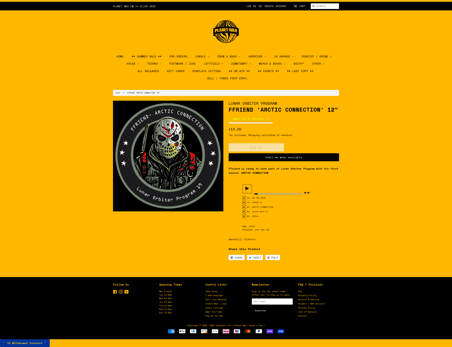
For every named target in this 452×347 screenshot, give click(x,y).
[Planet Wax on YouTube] (126, 292)
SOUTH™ (298, 63)
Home (118, 92)
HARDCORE (256, 56)
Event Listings (214, 307)
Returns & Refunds (308, 299)
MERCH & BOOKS (271, 63)
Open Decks (212, 291)
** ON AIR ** (239, 71)
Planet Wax (240, 325)
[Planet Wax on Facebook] (115, 292)
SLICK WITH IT (260, 212)
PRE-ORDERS (178, 56)
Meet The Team (214, 311)
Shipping (254, 135)
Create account (275, 6)
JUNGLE (201, 56)
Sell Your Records (216, 299)
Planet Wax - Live (216, 303)
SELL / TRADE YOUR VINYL (227, 78)
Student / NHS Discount (311, 303)
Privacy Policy (306, 307)
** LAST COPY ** (300, 71)
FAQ (300, 291)
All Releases (148, 71)
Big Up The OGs (214, 315)
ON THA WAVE (259, 198)
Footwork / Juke (182, 63)
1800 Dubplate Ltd (219, 325)
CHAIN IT (257, 202)
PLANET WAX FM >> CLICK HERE (134, 6)
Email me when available (284, 157)
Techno (153, 63)
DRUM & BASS (228, 56)
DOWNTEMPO (240, 63)
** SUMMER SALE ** (147, 56)
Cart (302, 6)
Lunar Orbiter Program (253, 103)
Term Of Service (307, 311)
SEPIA (255, 216)
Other (317, 63)
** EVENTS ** (268, 71)
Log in (251, 6)
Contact (302, 315)
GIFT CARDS (176, 71)
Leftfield (212, 63)
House (132, 63)
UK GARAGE (283, 56)
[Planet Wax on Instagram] (121, 292)
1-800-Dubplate (214, 295)
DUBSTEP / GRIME (316, 56)
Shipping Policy (307, 295)
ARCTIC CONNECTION (262, 207)
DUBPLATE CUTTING (206, 71)
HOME (120, 56)
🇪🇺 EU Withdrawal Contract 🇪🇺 (25, 343)
